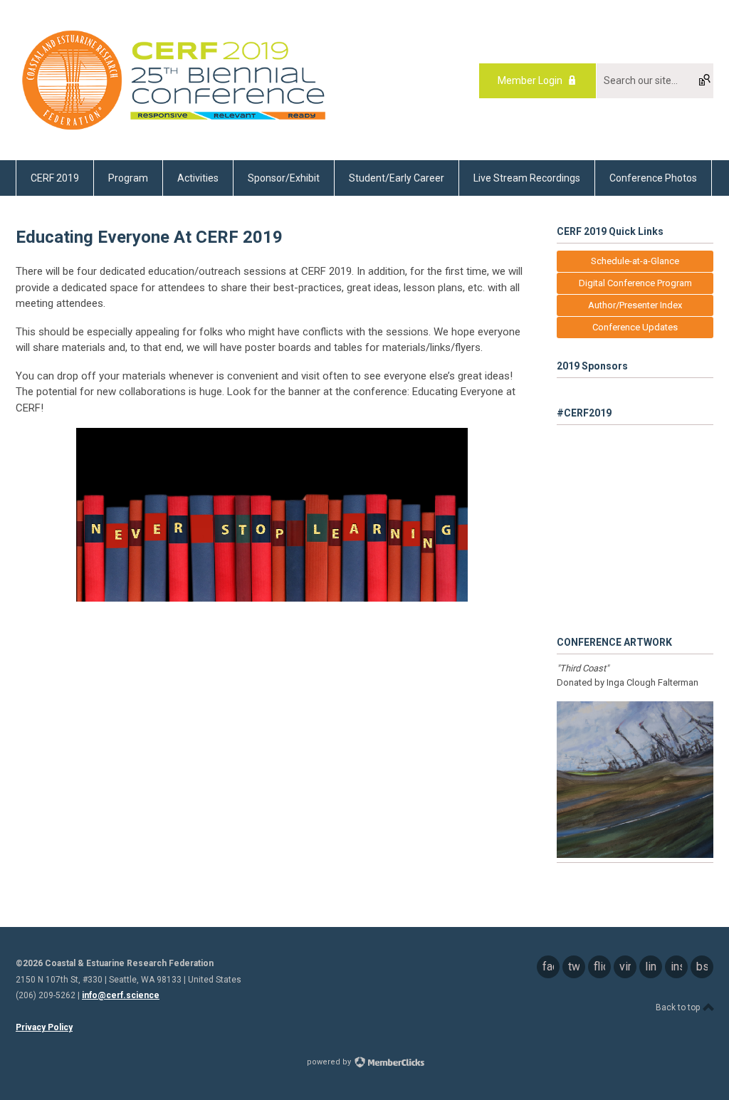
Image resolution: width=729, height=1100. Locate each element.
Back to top (679, 1007)
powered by (330, 1062)
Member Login (530, 80)
